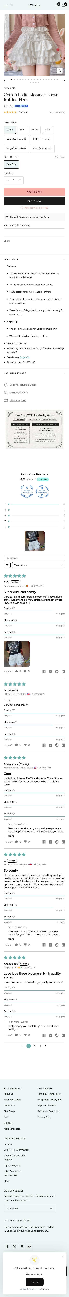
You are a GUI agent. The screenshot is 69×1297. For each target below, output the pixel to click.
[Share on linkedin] (63, 672)
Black (47, 129)
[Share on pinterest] (57, 672)
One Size (11, 164)
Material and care (15, 373)
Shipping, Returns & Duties (23, 384)
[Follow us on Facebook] (7, 1246)
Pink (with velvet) (41, 139)
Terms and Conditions (49, 1111)
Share (7, 241)
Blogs (6, 1181)
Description (11, 259)
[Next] (63, 81)
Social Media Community (16, 1149)
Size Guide (9, 1111)
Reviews (8, 1144)
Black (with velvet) (42, 148)
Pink (22, 129)
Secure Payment (18, 400)
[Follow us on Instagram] (22, 1246)
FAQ (6, 1117)
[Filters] (7, 565)
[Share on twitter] (50, 672)
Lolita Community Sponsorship (12, 1173)
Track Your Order (12, 1099)
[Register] (51, 1208)
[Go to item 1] (35, 541)
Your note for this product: (17, 225)
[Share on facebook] (44, 672)
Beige (35, 129)
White (10, 129)
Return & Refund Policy (49, 1093)
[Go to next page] (46, 1046)
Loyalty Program (12, 1165)
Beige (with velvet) (16, 148)
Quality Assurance (19, 392)
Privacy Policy (44, 1117)
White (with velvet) (16, 139)
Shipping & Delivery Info (50, 1099)
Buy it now (34, 201)
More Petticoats (12, 1128)
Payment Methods (47, 1105)
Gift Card (8, 1123)
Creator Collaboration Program (14, 1157)
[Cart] (63, 5)
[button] (34, 504)
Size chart (60, 157)
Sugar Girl (10, 88)
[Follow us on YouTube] (29, 1246)
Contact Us (9, 1105)
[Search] (11, 5)
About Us (8, 1093)
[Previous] (5, 81)
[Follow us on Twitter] (14, 1246)
